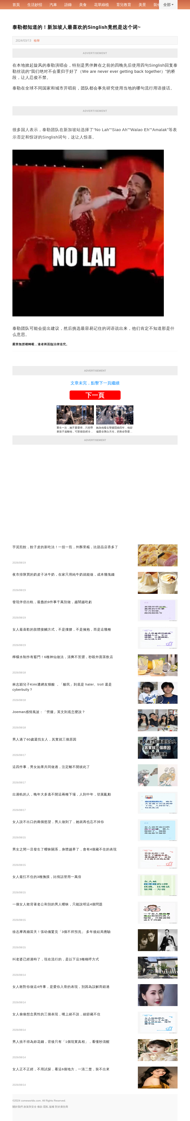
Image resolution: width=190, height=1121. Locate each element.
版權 (51, 1106)
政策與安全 (30, 1106)
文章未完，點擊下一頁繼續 (95, 383)
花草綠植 (101, 5)
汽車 (53, 5)
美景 (142, 5)
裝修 (157, 5)
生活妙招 (34, 5)
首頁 (16, 5)
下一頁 (95, 395)
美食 (83, 5)
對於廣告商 (61, 1106)
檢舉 (37, 40)
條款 (39, 1106)
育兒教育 (123, 5)
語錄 (68, 5)
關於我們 (17, 1106)
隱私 (45, 1106)
